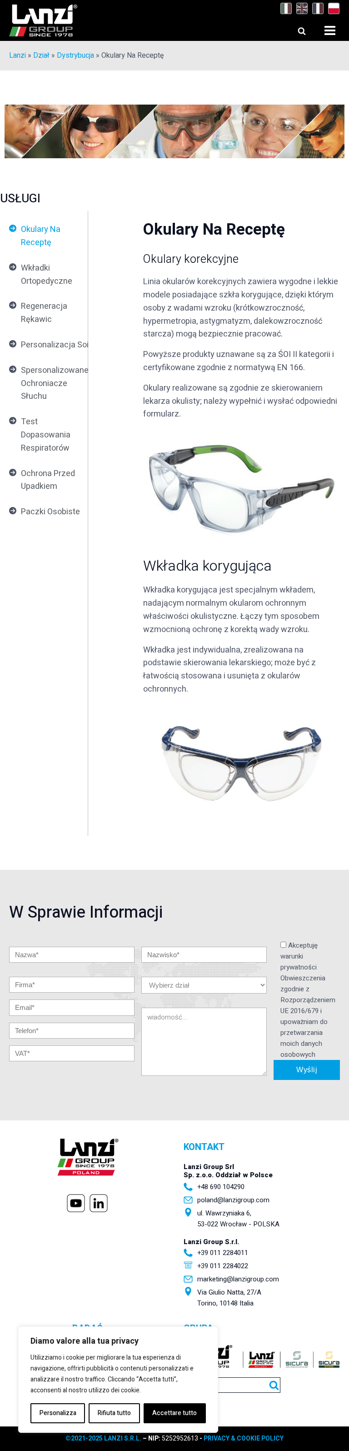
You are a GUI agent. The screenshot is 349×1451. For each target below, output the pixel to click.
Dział (41, 55)
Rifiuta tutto (114, 1413)
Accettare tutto (174, 1413)
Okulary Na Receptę (40, 236)
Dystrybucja (75, 55)
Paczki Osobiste (50, 512)
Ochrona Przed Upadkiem (48, 480)
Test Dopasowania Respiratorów (45, 435)
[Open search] (293, 28)
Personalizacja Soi (55, 345)
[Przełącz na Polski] (331, 8)
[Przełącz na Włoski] (284, 8)
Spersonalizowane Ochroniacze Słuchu (55, 383)
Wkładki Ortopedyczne (46, 274)
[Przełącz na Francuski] (316, 8)
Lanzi (17, 55)
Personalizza (58, 1413)
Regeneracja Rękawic (44, 313)
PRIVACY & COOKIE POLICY (244, 1438)
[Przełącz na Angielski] (300, 8)
